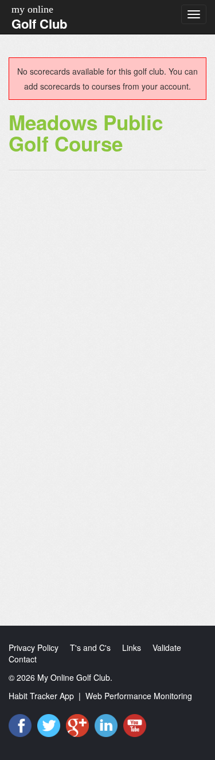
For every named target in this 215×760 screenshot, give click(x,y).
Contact (23, 659)
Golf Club (39, 23)
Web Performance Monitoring (138, 695)
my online (32, 9)
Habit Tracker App (41, 695)
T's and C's (90, 647)
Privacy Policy (33, 647)
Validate (167, 647)
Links (131, 647)
